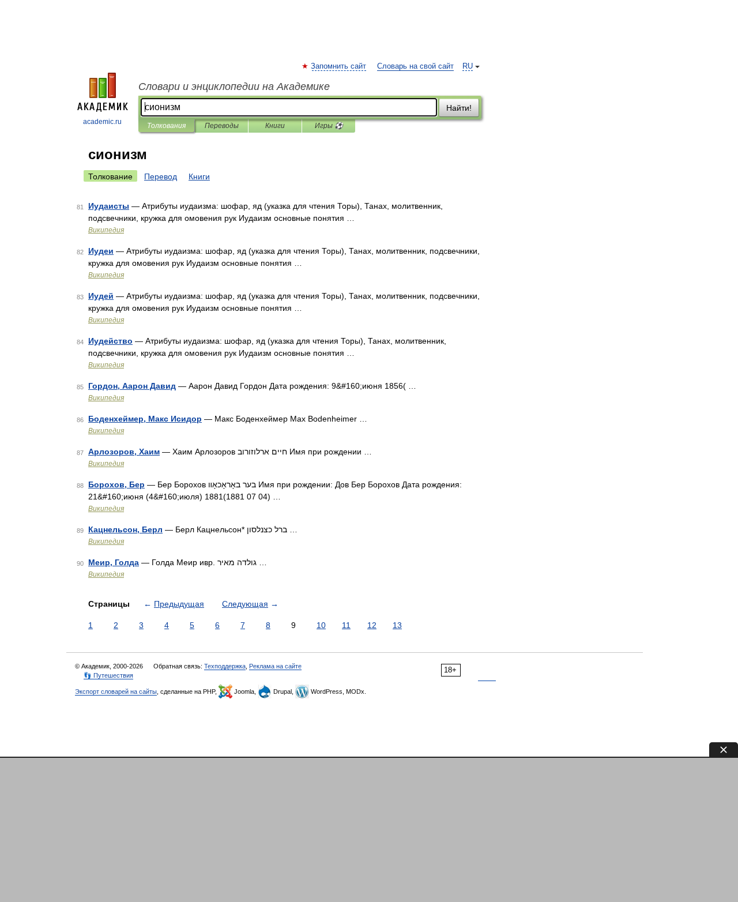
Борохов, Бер (116, 484)
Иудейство (110, 340)
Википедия (106, 230)
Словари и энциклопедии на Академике (234, 86)
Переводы (222, 126)
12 (371, 625)
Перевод (160, 176)
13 (397, 625)
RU (467, 66)
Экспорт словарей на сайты (116, 691)
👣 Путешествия (108, 675)
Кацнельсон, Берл (125, 529)
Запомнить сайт (339, 66)
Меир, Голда (113, 562)
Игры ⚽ (329, 126)
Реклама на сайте (275, 666)
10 (321, 625)
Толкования (166, 126)
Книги (275, 126)
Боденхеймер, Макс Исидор (145, 418)
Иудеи (101, 250)
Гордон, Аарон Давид (132, 385)
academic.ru (102, 122)
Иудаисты (108, 206)
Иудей (101, 295)
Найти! (459, 107)
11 (346, 625)
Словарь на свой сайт (415, 66)
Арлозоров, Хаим (124, 451)
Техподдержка (225, 666)
